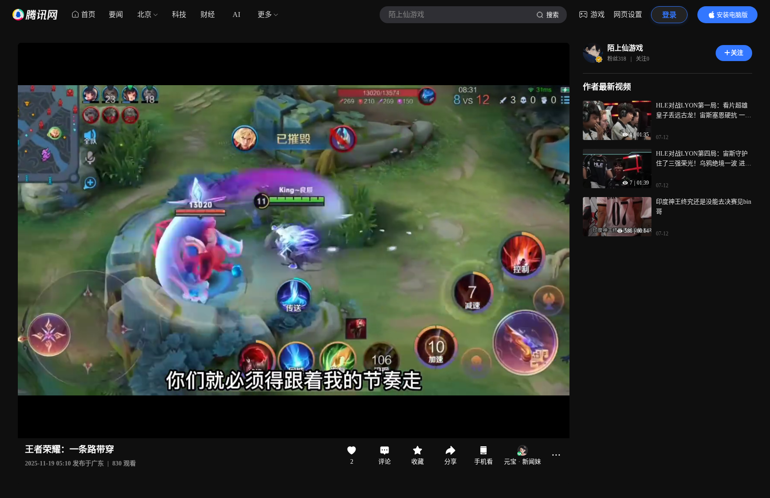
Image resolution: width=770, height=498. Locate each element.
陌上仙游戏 (625, 48)
